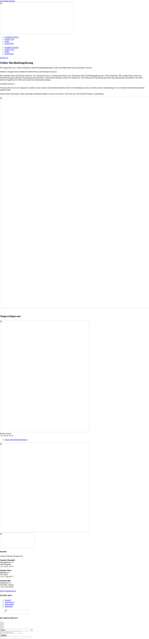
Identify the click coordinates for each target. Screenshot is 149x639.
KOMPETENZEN (12, 37)
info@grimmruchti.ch (8, 591)
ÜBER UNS (9, 39)
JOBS (7, 41)
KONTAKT (9, 44)
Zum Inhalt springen (7, 1)
